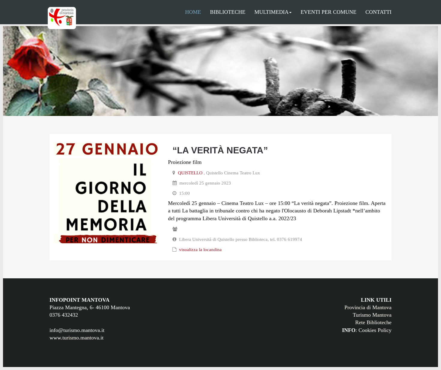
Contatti (378, 12)
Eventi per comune (328, 12)
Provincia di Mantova (368, 307)
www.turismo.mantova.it (77, 338)
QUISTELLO (190, 172)
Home (193, 12)
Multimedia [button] (271, 12)
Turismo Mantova (372, 315)
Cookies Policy (375, 330)
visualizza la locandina (200, 249)
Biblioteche (227, 12)
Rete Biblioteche (373, 322)
